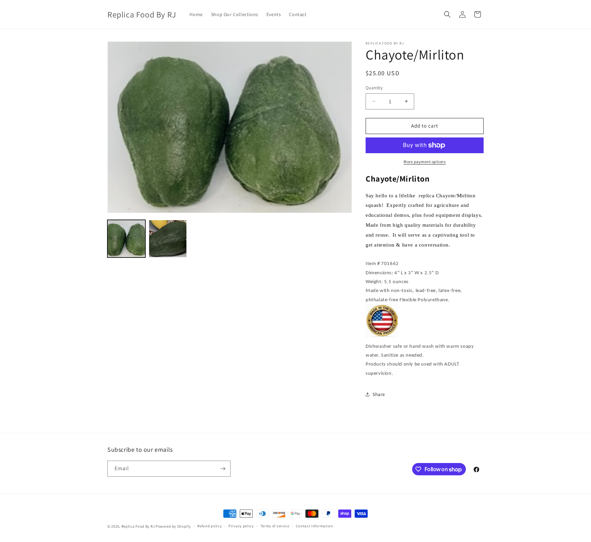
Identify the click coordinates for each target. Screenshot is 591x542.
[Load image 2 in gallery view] (168, 239)
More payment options (425, 161)
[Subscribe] (222, 469)
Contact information (314, 526)
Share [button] (378, 394)
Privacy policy (241, 526)
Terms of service (275, 526)
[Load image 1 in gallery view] (126, 239)
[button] (447, 14)
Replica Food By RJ (138, 526)
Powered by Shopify (173, 526)
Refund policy (209, 526)
